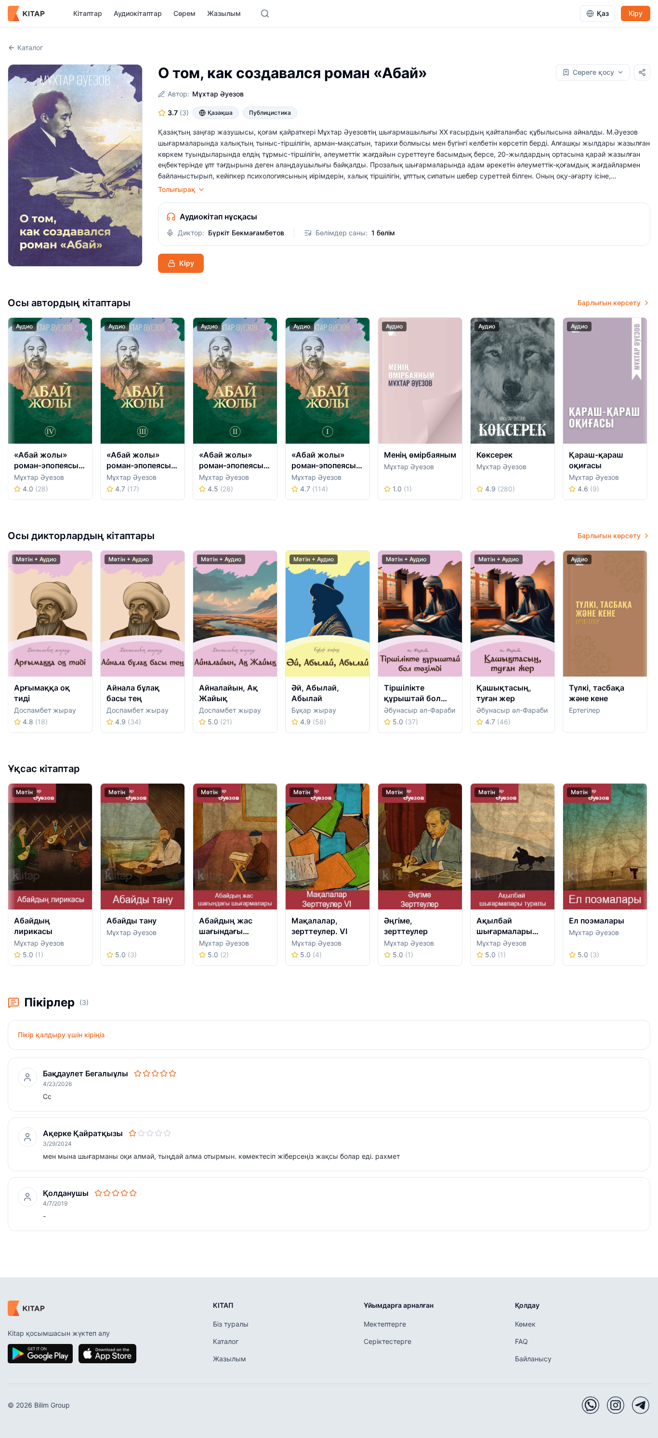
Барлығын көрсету (609, 302)
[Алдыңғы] (11, 411)
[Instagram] (615, 1405)
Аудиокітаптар (138, 13)
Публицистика (270, 112)
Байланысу (533, 1359)
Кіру (636, 13)
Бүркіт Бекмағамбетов (246, 233)
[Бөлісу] (642, 72)
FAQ (521, 1341)
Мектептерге (385, 1324)
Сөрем (184, 13)
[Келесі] (647, 411)
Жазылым (224, 13)
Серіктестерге (387, 1341)
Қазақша (220, 112)
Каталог (30, 47)
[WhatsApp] (590, 1405)
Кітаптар (87, 13)
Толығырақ (177, 189)
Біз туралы (231, 1324)
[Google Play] (40, 1353)
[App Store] (107, 1353)
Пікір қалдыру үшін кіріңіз (61, 1035)
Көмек (525, 1324)
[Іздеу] (265, 13)
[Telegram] (640, 1405)
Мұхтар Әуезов (218, 94)
